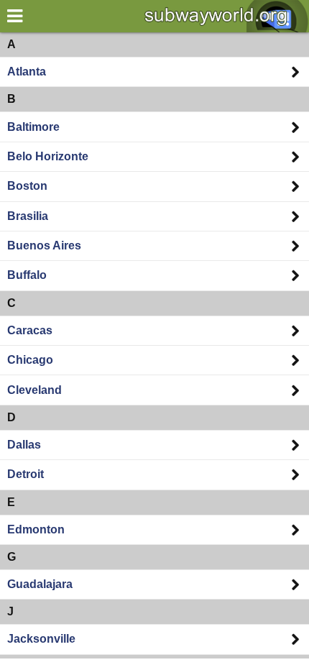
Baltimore (33, 127)
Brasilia (27, 216)
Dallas (24, 445)
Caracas (29, 330)
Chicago (30, 360)
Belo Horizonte (47, 156)
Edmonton (36, 529)
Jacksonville (41, 639)
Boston (27, 186)
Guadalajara (40, 584)
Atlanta (26, 71)
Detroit (25, 474)
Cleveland (34, 390)
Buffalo (27, 275)
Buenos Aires (44, 245)
